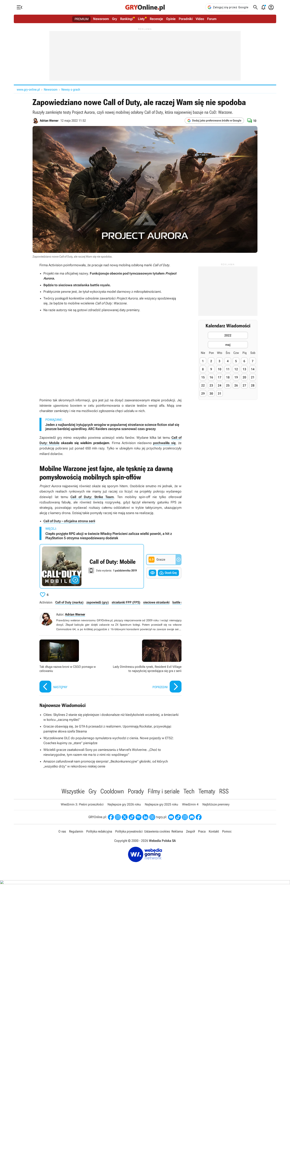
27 (244, 385)
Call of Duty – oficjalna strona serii (69, 521)
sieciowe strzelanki (156, 602)
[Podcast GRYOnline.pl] (138, 817)
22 (203, 385)
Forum (211, 19)
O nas (62, 831)
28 (252, 385)
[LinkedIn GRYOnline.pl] (145, 817)
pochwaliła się (164, 443)
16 (211, 377)
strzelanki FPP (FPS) (126, 602)
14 (252, 369)
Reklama (177, 831)
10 (219, 369)
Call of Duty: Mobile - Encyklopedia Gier (91, 566)
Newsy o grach (70, 89)
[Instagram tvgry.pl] (185, 817)
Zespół (190, 831)
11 (228, 369)
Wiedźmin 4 (190, 804)
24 (219, 385)
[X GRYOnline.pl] (125, 817)
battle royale (181, 602)
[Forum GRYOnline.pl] (152, 817)
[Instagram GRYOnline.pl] (118, 817)
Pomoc (227, 831)
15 (203, 377)
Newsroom (101, 19)
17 (219, 377)
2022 (227, 335)
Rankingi (126, 19)
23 (211, 385)
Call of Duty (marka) (69, 602)
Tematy (206, 791)
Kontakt (214, 831)
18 (228, 377)
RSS (224, 791)
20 (244, 377)
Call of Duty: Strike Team (92, 497)
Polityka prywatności (129, 831)
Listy (141, 19)
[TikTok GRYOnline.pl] (132, 817)
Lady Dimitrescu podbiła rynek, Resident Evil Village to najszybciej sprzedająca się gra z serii (146, 667)
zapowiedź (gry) (97, 602)
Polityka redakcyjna (99, 831)
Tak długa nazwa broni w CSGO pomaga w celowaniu (74, 667)
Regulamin (76, 831)
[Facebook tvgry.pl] (199, 817)
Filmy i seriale (164, 791)
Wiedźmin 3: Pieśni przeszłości (82, 804)
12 (236, 369)
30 (211, 393)
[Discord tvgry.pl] (192, 817)
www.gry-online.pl (28, 89)
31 (219, 393)
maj (227, 345)
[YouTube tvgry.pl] (171, 817)
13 (244, 369)
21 (252, 377)
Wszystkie (73, 791)
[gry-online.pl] (145, 7)
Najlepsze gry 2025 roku (161, 804)
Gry (114, 19)
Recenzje (156, 19)
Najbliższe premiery (215, 804)
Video (200, 19)
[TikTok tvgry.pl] (178, 817)
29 (203, 393)
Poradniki (186, 19)
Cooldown (112, 791)
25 (228, 385)
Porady (136, 791)
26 (236, 385)
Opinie (171, 19)
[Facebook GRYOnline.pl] (111, 817)
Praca (202, 831)
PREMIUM (82, 19)
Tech (189, 791)
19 (236, 377)
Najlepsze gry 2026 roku (124, 804)
